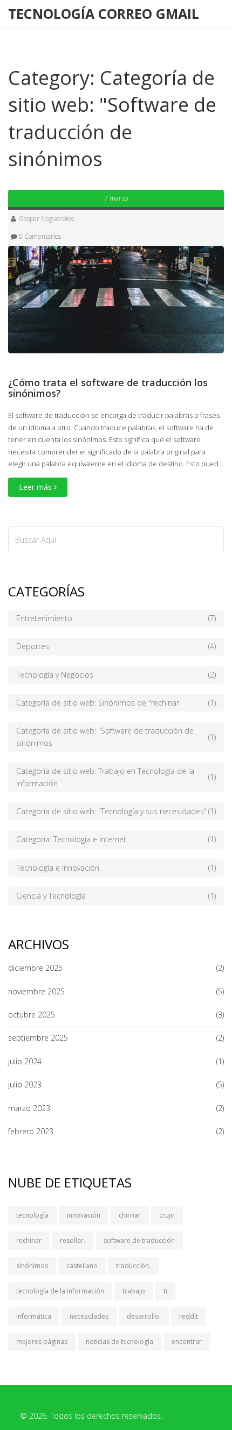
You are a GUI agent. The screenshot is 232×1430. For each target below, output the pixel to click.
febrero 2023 (30, 1131)
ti (165, 1291)
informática (33, 1316)
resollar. (72, 1240)
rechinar (29, 1240)
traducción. (133, 1265)
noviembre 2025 (36, 991)
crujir (167, 1215)
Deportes (116, 646)
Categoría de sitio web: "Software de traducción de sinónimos (116, 736)
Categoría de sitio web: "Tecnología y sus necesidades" (116, 811)
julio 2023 (25, 1084)
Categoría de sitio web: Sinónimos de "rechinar (116, 703)
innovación (83, 1215)
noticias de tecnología (119, 1341)
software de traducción (139, 1240)
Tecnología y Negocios (116, 675)
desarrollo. (144, 1316)
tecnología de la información (60, 1291)
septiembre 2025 (38, 1038)
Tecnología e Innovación (116, 868)
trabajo (133, 1291)
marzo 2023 (29, 1108)
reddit (188, 1316)
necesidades (89, 1316)
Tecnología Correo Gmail (103, 13)
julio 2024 (25, 1061)
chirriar (130, 1215)
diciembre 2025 (35, 968)
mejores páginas (41, 1341)
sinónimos (32, 1265)
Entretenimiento (116, 618)
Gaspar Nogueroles (46, 218)
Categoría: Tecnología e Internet (116, 839)
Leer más (36, 487)
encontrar (187, 1341)
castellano (82, 1265)
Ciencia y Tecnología (116, 896)
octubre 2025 (31, 1014)
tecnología (32, 1215)
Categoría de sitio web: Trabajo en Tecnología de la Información (116, 777)
